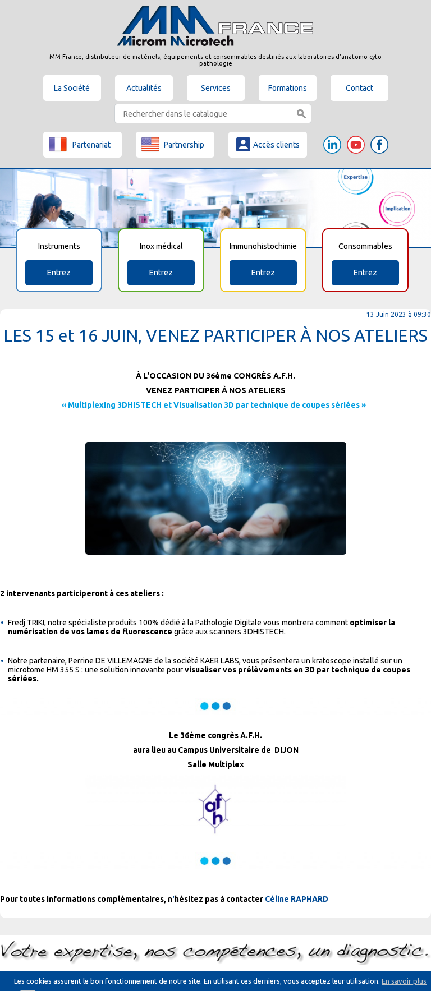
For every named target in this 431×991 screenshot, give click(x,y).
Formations (287, 88)
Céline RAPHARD (296, 899)
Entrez (59, 272)
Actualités (144, 88)
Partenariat (91, 144)
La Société (72, 88)
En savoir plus (404, 981)
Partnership (184, 144)
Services (216, 88)
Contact (359, 88)
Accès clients (276, 144)
